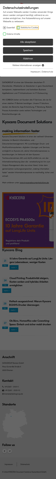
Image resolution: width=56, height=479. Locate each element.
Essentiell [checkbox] (11, 27)
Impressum (35, 71)
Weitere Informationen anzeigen (27, 65)
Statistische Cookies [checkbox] (29, 27)
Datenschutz (47, 71)
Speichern (28, 50)
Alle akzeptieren (28, 42)
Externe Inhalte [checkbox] (13, 34)
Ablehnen (28, 58)
